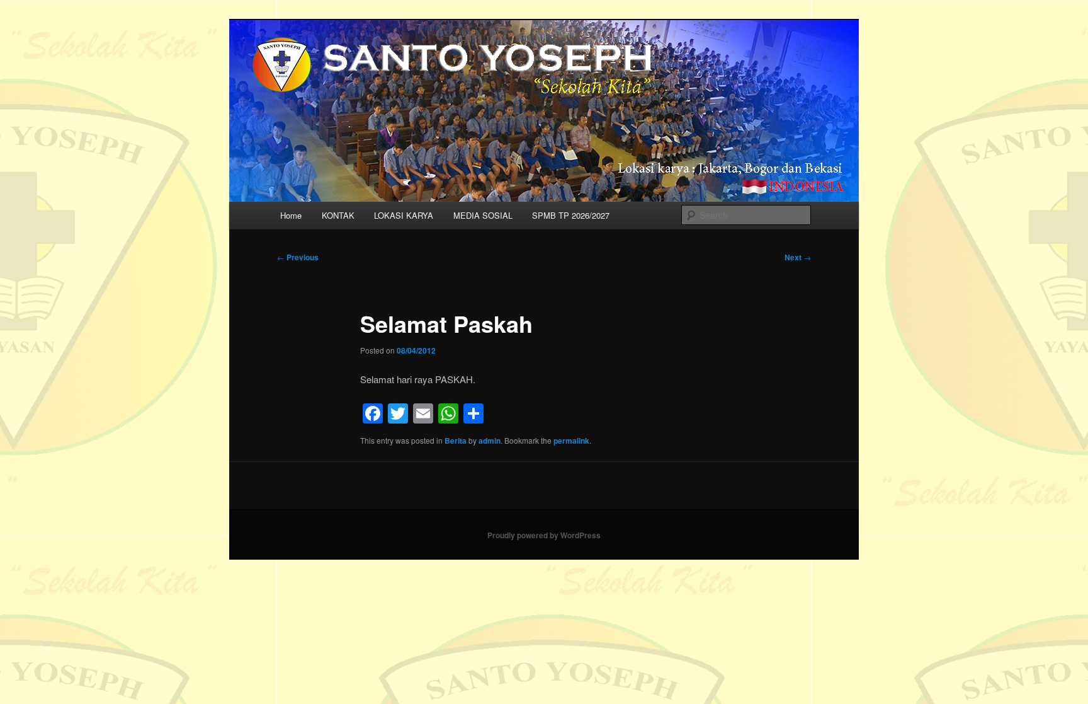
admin (490, 440)
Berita (456, 440)
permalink (571, 440)
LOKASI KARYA (403, 215)
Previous (298, 257)
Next (798, 257)
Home (291, 215)
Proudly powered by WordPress (544, 535)
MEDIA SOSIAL (483, 215)
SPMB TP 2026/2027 (570, 215)
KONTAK (338, 215)
